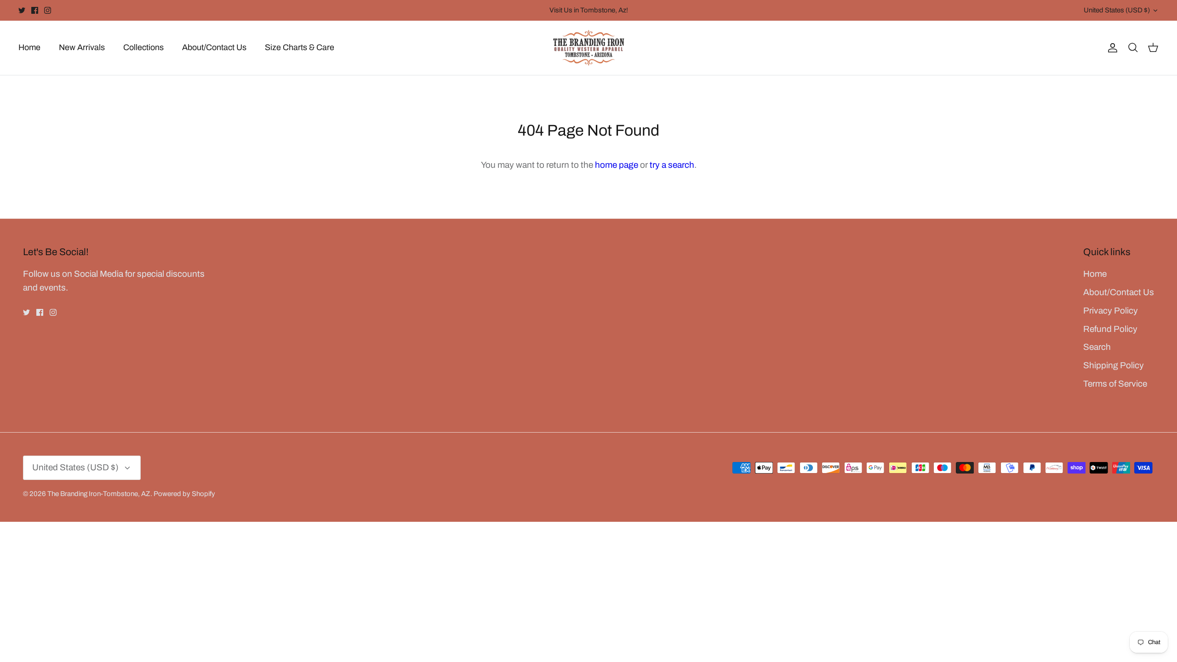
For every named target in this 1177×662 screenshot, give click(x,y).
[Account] (1110, 47)
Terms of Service (1115, 383)
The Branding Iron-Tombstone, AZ (98, 493)
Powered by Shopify (184, 493)
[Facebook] (34, 10)
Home (29, 47)
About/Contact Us (214, 47)
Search (1097, 347)
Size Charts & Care (299, 47)
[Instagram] (47, 10)
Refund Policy (1110, 329)
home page (616, 165)
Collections (143, 47)
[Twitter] (21, 10)
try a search (672, 165)
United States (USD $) (1117, 10)
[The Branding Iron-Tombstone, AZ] (588, 48)
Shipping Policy (1113, 365)
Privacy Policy (1110, 310)
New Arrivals (82, 47)
